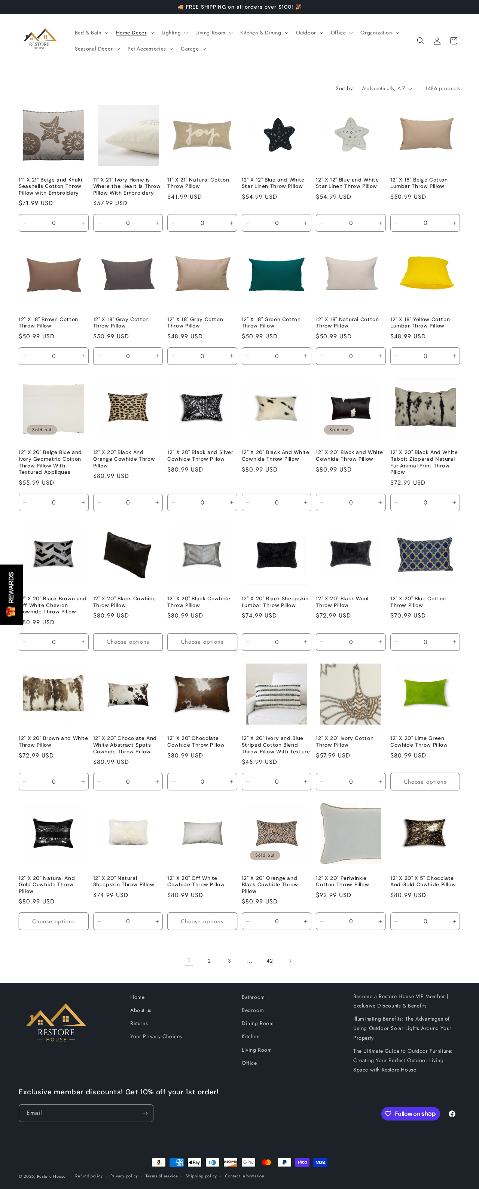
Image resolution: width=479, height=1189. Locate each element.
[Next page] (290, 960)
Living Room (257, 1050)
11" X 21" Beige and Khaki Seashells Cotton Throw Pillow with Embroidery (50, 186)
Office (249, 1063)
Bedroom (253, 1010)
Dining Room (258, 1023)
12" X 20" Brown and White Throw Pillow (53, 741)
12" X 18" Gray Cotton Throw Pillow (121, 322)
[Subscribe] (145, 1113)
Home (137, 997)
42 (269, 960)
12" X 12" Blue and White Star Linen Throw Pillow (273, 183)
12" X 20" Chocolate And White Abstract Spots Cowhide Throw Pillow (125, 744)
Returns (139, 1023)
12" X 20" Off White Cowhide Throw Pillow (196, 881)
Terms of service (162, 1176)
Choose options (128, 642)
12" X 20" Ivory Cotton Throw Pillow (344, 741)
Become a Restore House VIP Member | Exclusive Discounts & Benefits (401, 1001)
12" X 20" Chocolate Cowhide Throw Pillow (196, 741)
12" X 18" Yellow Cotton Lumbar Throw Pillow (420, 322)
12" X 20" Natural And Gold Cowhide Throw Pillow (47, 884)
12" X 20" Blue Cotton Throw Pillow (418, 602)
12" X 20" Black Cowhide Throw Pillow (124, 602)
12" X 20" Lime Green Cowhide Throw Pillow (419, 741)
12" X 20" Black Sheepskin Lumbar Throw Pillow (275, 602)
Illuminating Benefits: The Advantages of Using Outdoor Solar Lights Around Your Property (402, 1028)
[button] (91, 32)
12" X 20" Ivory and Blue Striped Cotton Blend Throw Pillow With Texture (276, 744)
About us (141, 1010)
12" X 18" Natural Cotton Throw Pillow (347, 322)
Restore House (51, 1176)
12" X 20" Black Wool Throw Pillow (342, 602)
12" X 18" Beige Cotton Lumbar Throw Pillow (419, 183)
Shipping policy (201, 1176)
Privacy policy (124, 1176)
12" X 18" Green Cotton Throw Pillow (271, 322)
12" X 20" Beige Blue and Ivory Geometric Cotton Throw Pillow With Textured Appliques (50, 462)
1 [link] (188, 960)
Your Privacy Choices (156, 1036)
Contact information (245, 1176)
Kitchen (250, 1036)
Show (11, 594)
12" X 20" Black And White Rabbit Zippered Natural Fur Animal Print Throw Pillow (424, 462)
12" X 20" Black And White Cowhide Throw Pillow (275, 455)
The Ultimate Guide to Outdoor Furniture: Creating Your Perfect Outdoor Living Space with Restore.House (403, 1060)
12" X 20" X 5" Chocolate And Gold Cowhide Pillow (423, 881)
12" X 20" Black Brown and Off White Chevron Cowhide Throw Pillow (53, 605)
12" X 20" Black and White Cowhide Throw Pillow (349, 455)
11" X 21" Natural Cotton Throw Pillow (198, 183)
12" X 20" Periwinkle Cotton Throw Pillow (342, 881)
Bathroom (253, 997)
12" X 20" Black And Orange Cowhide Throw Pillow (124, 459)
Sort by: (345, 88)
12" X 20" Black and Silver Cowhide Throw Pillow (200, 455)
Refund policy (89, 1176)
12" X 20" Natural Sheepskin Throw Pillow (124, 881)
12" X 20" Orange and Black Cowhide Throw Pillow (270, 884)
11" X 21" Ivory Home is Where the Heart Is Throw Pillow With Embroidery (127, 186)
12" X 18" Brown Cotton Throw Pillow (48, 322)
